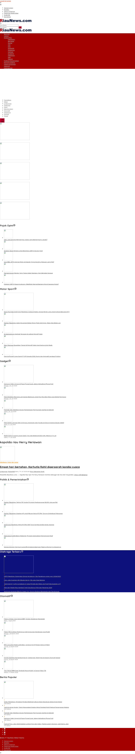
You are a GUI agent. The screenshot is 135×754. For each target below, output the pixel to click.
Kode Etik (7, 748)
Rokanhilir (11, 471)
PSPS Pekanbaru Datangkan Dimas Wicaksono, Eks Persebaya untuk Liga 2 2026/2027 (32, 576)
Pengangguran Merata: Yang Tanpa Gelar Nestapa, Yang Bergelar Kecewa (28, 273)
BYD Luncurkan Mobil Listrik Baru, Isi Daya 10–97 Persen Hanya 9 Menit (27, 645)
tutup (2, 119)
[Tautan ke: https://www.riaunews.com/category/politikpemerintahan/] (28, 479)
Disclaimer (7, 750)
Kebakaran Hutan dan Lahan (9, 462)
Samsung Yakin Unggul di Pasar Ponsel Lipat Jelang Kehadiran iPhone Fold (28, 384)
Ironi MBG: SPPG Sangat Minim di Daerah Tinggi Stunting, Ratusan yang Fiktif (29, 262)
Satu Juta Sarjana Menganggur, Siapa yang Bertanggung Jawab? (25, 240)
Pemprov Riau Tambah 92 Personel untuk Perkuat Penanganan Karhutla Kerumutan (27, 201)
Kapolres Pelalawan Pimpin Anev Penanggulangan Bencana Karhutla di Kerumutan (27, 141)
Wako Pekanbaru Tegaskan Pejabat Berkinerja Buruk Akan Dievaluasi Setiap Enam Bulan (33, 702)
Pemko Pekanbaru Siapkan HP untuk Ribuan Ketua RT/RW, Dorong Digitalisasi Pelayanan (33, 513)
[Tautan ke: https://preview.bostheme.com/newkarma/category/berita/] (9, 361)
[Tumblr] (4, 733)
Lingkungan (4, 471)
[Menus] (0, 3)
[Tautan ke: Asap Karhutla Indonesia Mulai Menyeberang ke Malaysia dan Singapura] (15, 179)
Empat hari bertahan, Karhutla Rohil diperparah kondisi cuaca (40, 466)
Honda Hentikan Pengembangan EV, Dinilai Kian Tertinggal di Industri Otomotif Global (32, 658)
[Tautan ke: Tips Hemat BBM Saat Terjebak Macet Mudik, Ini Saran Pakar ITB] (8, 669)
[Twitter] (4, 731)
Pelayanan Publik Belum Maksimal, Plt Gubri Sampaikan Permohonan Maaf (28, 536)
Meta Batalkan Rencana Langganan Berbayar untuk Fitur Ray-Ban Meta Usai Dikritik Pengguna (35, 397)
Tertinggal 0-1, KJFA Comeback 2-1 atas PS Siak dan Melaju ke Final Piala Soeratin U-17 (32, 584)
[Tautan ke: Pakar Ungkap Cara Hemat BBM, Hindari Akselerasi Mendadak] (19, 617)
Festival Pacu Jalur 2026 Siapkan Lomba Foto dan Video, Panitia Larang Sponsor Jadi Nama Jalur (36, 724)
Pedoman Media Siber (11, 746)
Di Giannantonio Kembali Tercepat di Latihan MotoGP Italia (23, 334)
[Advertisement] (67, 84)
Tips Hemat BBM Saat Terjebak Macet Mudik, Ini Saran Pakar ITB (25, 670)
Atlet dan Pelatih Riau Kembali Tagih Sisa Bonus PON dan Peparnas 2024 (28, 587)
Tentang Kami (8, 741)
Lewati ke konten (5, 1)
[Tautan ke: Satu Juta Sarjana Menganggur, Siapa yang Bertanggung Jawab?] (8, 238)
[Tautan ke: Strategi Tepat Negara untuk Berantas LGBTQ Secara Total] (8, 249)
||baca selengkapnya (80, 475)
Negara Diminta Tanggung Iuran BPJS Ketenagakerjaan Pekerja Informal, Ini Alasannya (32, 547)
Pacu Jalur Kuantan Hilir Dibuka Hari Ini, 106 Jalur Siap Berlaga (24, 580)
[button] (20, 27)
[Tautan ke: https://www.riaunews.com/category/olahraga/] (22, 551)
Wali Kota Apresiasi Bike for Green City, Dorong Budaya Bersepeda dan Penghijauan (31, 591)
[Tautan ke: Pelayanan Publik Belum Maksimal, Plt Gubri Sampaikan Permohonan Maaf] (8, 534)
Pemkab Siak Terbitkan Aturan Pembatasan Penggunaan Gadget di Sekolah (29, 410)
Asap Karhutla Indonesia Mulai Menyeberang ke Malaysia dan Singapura (23, 181)
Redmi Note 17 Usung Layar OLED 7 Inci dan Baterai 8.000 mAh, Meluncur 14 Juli (30, 436)
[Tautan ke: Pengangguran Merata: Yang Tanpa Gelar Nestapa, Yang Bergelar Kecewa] (8, 271)
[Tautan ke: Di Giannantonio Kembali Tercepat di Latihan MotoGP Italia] (8, 332)
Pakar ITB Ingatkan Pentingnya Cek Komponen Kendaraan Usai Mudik (27, 632)
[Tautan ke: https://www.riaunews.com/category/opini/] (14, 225)
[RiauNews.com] (15, 21)
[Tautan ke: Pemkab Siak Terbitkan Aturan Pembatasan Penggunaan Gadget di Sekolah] (8, 408)
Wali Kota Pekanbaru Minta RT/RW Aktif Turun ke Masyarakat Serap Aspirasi (29, 525)
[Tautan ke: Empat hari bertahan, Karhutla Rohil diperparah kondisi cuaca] (7, 460)
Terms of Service (9, 744)
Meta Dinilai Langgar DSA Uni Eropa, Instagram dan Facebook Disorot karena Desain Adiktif (34, 423)
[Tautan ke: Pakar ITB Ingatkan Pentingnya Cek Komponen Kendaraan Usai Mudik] (8, 630)
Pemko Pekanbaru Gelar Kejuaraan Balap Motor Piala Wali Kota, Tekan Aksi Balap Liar (32, 323)
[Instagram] (4, 734)
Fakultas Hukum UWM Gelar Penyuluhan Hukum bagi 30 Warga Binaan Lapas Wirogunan (29, 221)
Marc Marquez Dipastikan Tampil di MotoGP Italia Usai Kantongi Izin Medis (28, 345)
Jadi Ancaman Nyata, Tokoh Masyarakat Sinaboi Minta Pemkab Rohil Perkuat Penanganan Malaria (36, 707)
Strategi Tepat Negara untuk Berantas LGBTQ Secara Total (23, 251)
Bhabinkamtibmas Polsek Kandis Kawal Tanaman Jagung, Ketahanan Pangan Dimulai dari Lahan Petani (34, 161)
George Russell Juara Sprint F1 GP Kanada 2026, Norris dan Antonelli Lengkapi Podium (32, 356)
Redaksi (6, 743)
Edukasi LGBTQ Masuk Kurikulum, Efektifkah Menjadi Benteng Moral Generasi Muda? (31, 284)
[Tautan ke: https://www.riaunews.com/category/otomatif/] (12, 596)
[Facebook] (4, 729)
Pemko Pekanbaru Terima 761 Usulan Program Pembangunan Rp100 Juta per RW (31, 502)
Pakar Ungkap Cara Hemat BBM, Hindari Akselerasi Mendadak (24, 619)
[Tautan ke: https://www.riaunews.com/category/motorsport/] (15, 288)
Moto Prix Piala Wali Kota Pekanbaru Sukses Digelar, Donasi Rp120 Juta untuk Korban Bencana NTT (37, 312)
